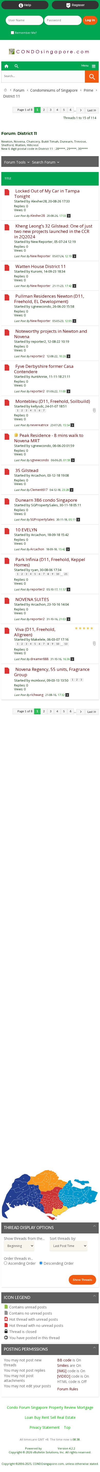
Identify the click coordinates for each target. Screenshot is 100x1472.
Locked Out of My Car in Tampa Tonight (47, 193)
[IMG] (61, 1370)
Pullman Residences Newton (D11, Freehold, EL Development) (49, 298)
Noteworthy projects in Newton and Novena (50, 333)
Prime (88, 90)
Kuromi (36, 271)
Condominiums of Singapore (54, 90)
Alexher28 (39, 201)
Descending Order (58, 1263)
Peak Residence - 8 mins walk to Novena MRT (48, 438)
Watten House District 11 (40, 266)
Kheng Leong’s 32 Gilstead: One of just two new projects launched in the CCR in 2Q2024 (53, 231)
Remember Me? (25, 33)
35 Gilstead (26, 470)
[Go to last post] (69, 216)
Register (75, 5)
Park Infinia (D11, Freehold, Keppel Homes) (49, 562)
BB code (64, 1360)
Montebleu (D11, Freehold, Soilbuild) (52, 401)
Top (67, 1427)
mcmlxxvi (38, 680)
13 (65, 644)
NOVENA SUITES (32, 599)
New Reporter (42, 241)
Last (90, 110)
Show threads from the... (24, 1238)
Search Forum (43, 162)
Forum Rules (67, 1389)
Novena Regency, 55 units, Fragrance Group (51, 672)
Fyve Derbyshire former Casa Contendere (44, 368)
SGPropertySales (44, 505)
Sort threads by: (63, 1238)
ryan (34, 569)
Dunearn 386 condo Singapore (46, 500)
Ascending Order (21, 1263)
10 (57, 574)
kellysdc (37, 406)
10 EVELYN (26, 530)
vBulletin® (50, 1448)
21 (65, 574)
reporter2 (38, 341)
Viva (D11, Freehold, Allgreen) (34, 632)
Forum (18, 90)
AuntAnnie (39, 376)
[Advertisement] (50, 946)
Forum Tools (15, 162)
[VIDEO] (63, 1376)
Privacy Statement (44, 1427)
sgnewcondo (41, 306)
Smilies (63, 1365)
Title (8, 178)
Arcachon (38, 475)
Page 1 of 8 (25, 110)
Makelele (38, 639)
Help (25, 5)
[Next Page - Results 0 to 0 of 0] (80, 110)
